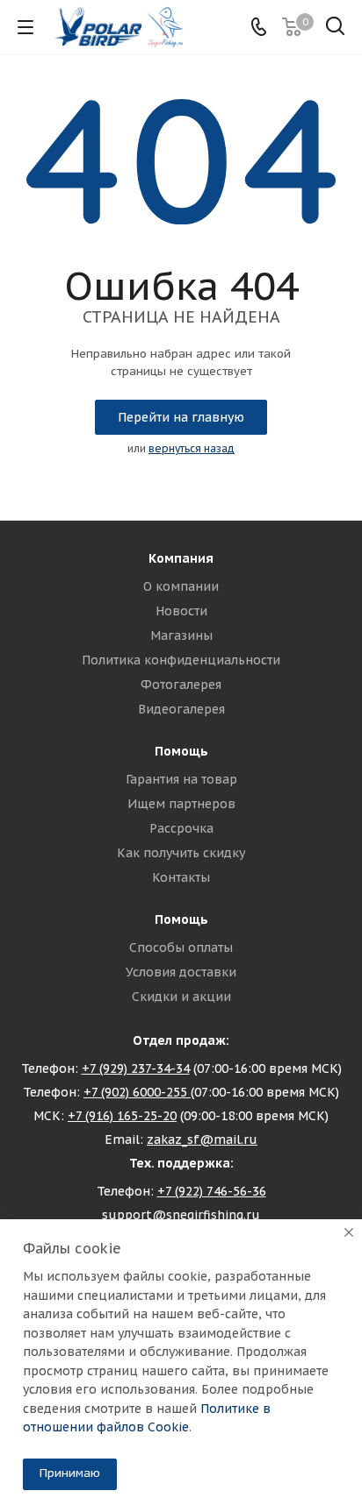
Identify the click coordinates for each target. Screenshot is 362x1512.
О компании (181, 586)
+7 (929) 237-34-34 (136, 1068)
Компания (181, 558)
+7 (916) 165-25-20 (122, 1116)
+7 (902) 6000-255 (137, 1092)
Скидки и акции (181, 996)
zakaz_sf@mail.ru (202, 1139)
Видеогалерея (181, 709)
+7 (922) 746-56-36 (211, 1191)
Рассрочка (181, 828)
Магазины (181, 635)
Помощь (181, 751)
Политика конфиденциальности (181, 660)
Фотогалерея (181, 684)
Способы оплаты (181, 947)
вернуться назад (191, 448)
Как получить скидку (181, 853)
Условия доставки (181, 972)
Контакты (181, 877)
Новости (181, 611)
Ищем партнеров (181, 804)
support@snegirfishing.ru (181, 1215)
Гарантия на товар (181, 779)
